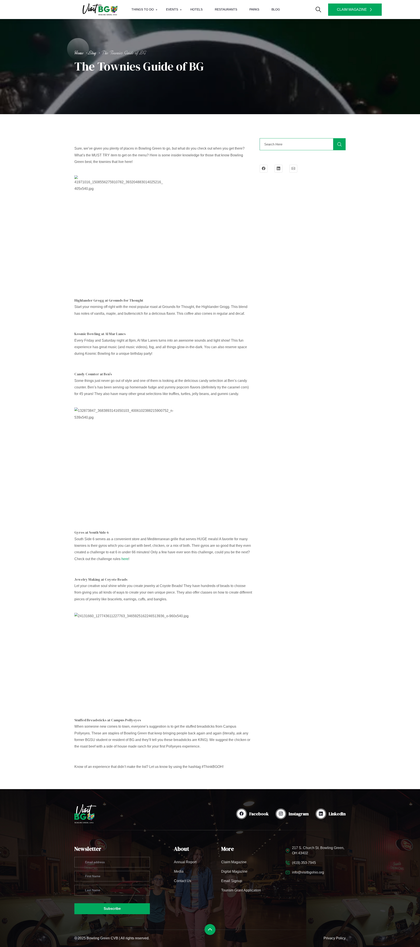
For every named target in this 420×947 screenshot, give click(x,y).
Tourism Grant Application (241, 890)
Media (179, 871)
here (124, 559)
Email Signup (231, 881)
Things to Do (142, 9)
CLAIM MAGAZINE (352, 9)
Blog (275, 9)
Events (172, 9)
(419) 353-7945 (304, 863)
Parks (254, 9)
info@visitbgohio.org (308, 872)
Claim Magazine (234, 862)
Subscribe (112, 908)
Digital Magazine (234, 871)
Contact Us (182, 881)
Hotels (196, 9)
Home (79, 53)
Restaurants (226, 9)
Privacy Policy (335, 938)
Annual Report (185, 862)
